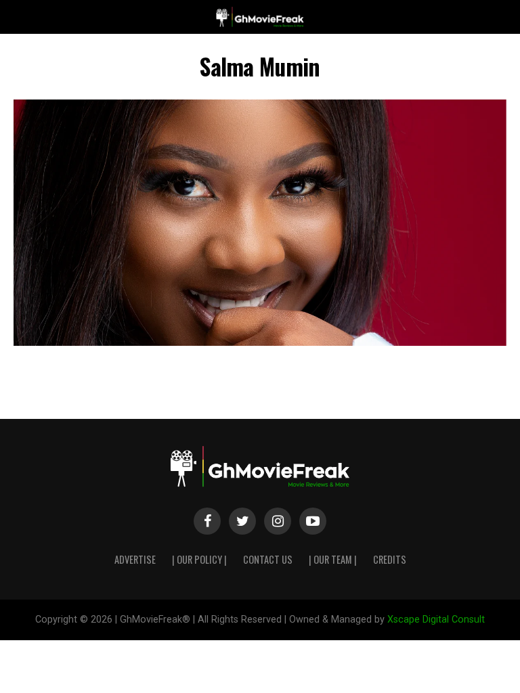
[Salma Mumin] (260, 342)
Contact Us (267, 559)
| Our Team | (333, 559)
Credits (389, 559)
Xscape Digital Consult (436, 619)
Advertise (135, 559)
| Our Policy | (199, 559)
